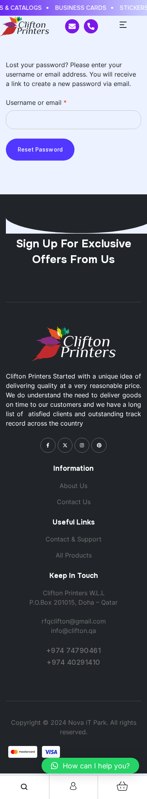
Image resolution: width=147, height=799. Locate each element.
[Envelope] (72, 26)
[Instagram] (81, 445)
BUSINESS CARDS (79, 8)
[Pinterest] (98, 445)
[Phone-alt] (91, 26)
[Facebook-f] (47, 445)
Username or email (49, 102)
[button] (90, 765)
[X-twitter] (65, 445)
